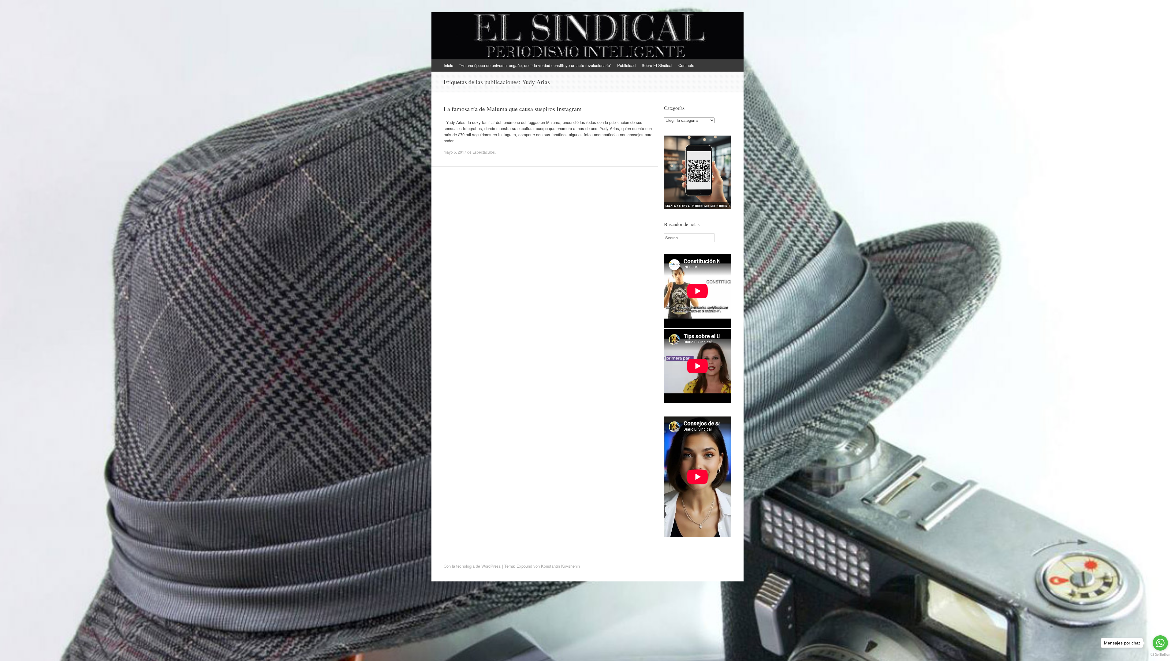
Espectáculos (483, 152)
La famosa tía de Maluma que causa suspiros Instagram (513, 109)
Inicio (448, 65)
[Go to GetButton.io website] (1160, 655)
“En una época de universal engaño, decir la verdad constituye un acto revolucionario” (535, 65)
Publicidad (626, 65)
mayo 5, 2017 (455, 152)
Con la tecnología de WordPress (472, 566)
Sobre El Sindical (657, 65)
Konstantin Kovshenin (560, 566)
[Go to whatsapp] (1160, 643)
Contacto (686, 65)
